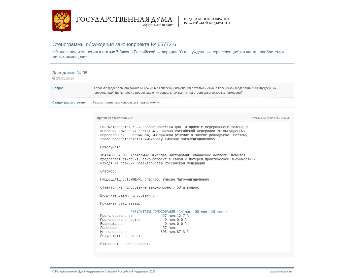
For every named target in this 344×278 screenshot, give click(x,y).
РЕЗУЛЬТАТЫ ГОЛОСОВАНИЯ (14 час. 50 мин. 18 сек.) (180, 212)
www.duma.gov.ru (281, 271)
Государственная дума (141, 21)
